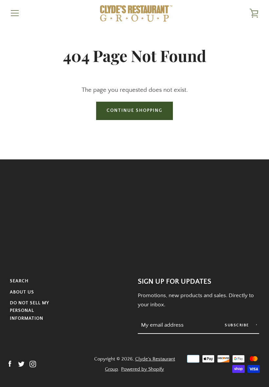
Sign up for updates (174, 282)
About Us (22, 292)
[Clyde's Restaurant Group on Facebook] (10, 363)
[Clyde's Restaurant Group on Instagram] (33, 363)
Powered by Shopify (142, 369)
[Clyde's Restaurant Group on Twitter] (21, 363)
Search (19, 281)
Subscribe (237, 325)
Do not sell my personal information (29, 310)
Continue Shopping (134, 110)
